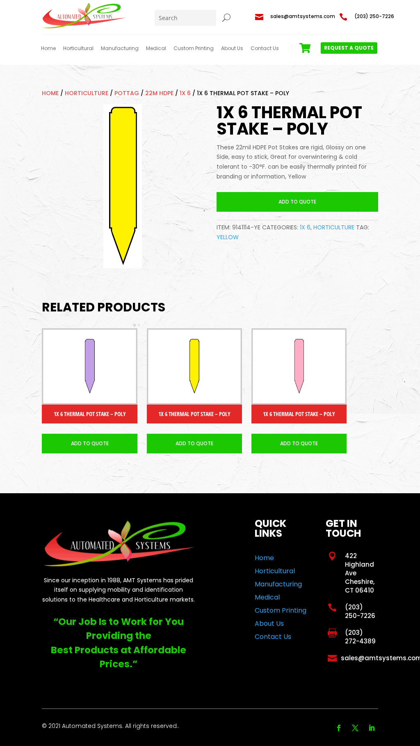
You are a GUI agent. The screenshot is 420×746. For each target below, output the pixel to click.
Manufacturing (120, 48)
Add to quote (297, 201)
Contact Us (265, 48)
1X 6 (185, 93)
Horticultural (78, 48)
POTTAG (126, 93)
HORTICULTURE (86, 93)
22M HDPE (159, 93)
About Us (232, 48)
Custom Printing (193, 48)
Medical (156, 48)
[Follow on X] (355, 728)
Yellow (228, 237)
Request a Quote (349, 47)
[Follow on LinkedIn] (371, 728)
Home (48, 48)
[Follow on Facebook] (338, 728)
